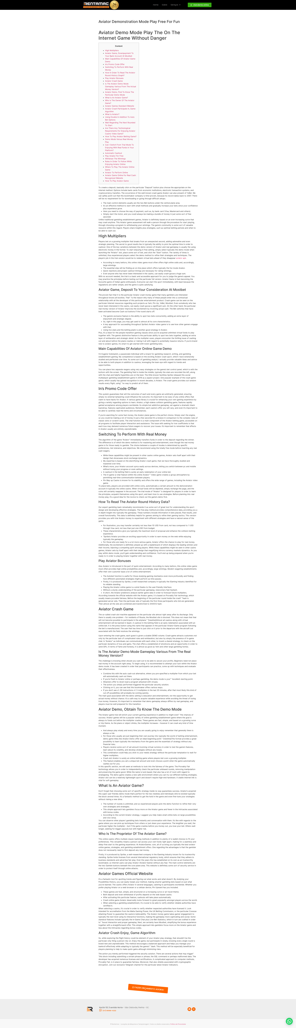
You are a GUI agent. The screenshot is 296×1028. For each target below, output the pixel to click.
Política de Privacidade (178, 1024)
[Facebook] (189, 1009)
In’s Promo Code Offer (115, 64)
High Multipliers (112, 50)
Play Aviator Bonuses (114, 78)
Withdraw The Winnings (115, 158)
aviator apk (181, 258)
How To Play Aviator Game (117, 181)
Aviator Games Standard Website (119, 106)
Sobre (164, 4)
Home (155, 4)
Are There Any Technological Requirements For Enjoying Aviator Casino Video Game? (120, 131)
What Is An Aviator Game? (116, 97)
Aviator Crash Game (114, 81)
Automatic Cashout (113, 153)
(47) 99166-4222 (109, 1011)
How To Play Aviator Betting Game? (120, 136)
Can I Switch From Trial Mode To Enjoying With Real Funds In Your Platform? (119, 147)
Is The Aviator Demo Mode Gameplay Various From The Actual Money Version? (120, 86)
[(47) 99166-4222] (100, 1010)
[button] (175, 5)
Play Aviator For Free (114, 156)
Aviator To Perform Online (116, 172)
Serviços (174, 4)
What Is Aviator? (112, 114)
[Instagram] (194, 1009)
